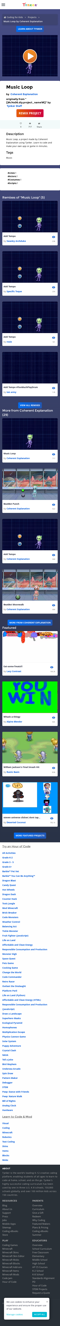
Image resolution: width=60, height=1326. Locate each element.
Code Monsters (10, 917)
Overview (37, 1205)
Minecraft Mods (10, 1274)
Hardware (7, 1110)
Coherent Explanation (24, 94)
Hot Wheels (8, 889)
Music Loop (10, 453)
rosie (9, 341)
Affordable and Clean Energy (17, 944)
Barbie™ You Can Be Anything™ (18, 875)
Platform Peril (9, 990)
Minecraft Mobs (10, 1259)
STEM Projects (39, 1289)
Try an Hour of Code (16, 846)
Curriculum (38, 1209)
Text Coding (8, 1141)
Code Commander (12, 976)
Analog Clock (9, 1105)
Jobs (4, 1220)
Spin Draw (7, 1073)
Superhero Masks (11, 1018)
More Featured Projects (30, 835)
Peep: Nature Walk (12, 1096)
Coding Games (10, 1245)
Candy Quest (9, 885)
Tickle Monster (10, 931)
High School (38, 1263)
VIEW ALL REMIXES (30, 405)
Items (5, 1150)
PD (33, 1281)
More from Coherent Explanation (30, 622)
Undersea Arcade (11, 1068)
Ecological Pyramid (12, 1022)
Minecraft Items (10, 1270)
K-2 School (38, 1270)
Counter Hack (9, 898)
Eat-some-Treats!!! (13, 666)
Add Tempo (10, 236)
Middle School (39, 1259)
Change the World (11, 972)
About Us (7, 1209)
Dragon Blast (9, 880)
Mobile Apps (9, 1223)
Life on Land (8, 940)
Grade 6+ (7, 866)
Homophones (9, 1027)
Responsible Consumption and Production (24, 949)
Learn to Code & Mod (17, 1116)
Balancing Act (9, 926)
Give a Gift (37, 1212)
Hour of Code (9, 1281)
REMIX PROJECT (30, 113)
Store (5, 1234)
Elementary (38, 1256)
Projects (32, 17)
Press (5, 1216)
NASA (5, 1055)
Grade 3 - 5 (8, 862)
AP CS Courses (40, 1267)
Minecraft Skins (10, 1252)
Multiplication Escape (13, 1032)
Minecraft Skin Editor (13, 1256)
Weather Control (11, 921)
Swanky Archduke (16, 241)
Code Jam (7, 1278)
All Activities (9, 852)
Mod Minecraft (10, 908)
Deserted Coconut (16, 822)
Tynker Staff (14, 106)
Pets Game (8, 963)
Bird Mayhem (9, 1064)
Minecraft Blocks (11, 1263)
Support (6, 1212)
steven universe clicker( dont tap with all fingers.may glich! (22, 817)
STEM (5, 1087)
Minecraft (7, 1132)
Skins (5, 1146)
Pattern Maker (10, 1078)
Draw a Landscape (12, 1013)
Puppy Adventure (11, 1045)
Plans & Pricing (40, 1227)
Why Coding (38, 1220)
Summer (36, 1234)
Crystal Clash (9, 1050)
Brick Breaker (9, 912)
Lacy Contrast (14, 671)
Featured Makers (41, 1223)
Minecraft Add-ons (12, 1267)
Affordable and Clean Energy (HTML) (21, 999)
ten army (11, 392)
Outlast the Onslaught (14, 986)
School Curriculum (42, 1248)
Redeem (36, 1216)
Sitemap (6, 1227)
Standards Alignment (43, 1278)
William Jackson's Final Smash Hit (21, 767)
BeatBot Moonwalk (14, 604)
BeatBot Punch (11, 503)
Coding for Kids (15, 17)
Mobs (5, 1160)
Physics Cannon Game (14, 1036)
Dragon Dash (9, 894)
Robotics (7, 1137)
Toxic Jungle (8, 903)
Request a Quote (41, 1292)
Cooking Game (10, 967)
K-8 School (38, 1274)
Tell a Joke (7, 1059)
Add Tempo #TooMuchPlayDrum (21, 387)
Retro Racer (8, 981)
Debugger (7, 1082)
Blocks (5, 1155)
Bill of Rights (9, 1100)
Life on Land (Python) (13, 995)
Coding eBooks (10, 1231)
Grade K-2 (7, 857)
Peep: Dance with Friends (15, 1091)
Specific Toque (14, 291)
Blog (4, 1205)
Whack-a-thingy (12, 716)
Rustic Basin (13, 772)
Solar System (9, 1041)
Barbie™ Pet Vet (10, 871)
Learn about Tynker (30, 28)
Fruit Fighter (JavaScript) (15, 935)
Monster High (9, 954)
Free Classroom (40, 1252)
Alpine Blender (14, 721)
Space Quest (8, 958)
